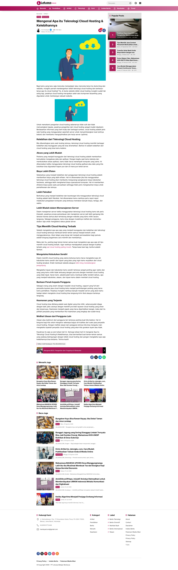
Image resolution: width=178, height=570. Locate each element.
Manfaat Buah (114, 525)
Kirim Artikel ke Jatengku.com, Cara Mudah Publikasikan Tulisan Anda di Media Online (95, 383)
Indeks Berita (130, 529)
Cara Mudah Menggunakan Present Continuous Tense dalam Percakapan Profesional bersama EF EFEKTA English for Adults (128, 67)
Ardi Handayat (45, 29)
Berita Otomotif (115, 522)
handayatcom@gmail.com (49, 529)
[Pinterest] (45, 553)
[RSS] (57, 553)
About (128, 519)
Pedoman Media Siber (133, 532)
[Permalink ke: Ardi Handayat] (39, 30)
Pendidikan (45, 17)
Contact (128, 522)
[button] (130, 3)
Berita (39, 377)
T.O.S (127, 545)
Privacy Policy (130, 535)
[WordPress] (49, 553)
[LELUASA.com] (47, 3)
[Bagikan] (104, 30)
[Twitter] (96, 357)
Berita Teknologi (115, 519)
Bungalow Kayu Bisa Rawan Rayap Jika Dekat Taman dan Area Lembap (46, 383)
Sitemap (128, 541)
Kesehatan (93, 532)
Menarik (92, 529)
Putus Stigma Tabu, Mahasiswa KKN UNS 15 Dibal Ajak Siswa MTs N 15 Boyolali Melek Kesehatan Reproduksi (128, 59)
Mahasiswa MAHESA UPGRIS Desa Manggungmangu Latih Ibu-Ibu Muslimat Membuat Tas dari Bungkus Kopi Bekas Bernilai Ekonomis (47, 406)
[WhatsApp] (104, 357)
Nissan (112, 532)
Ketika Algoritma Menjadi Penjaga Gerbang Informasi (93, 405)
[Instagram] (53, 553)
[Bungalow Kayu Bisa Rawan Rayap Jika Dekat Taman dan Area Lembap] (48, 372)
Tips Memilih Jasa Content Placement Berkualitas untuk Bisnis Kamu (127, 44)
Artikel (39, 17)
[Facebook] (92, 357)
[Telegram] (100, 357)
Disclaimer (129, 525)
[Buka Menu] (140, 3)
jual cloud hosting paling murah (59, 247)
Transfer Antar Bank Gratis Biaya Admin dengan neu (126, 51)
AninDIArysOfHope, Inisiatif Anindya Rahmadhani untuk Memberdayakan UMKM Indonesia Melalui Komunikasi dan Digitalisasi (70, 406)
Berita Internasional (116, 529)
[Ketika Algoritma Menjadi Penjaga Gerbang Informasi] (95, 395)
